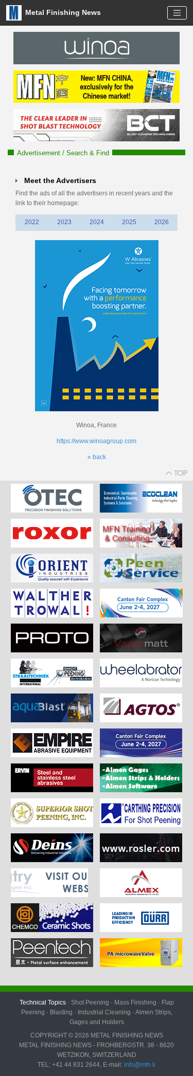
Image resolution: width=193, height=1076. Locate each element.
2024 (97, 222)
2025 (129, 222)
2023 (64, 222)
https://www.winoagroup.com (96, 441)
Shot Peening (90, 1002)
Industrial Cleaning (104, 1012)
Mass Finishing (135, 1002)
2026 (161, 222)
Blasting (61, 1012)
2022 (32, 222)
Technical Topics (43, 1002)
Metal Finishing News (62, 12)
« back (96, 457)
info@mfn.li (138, 1064)
